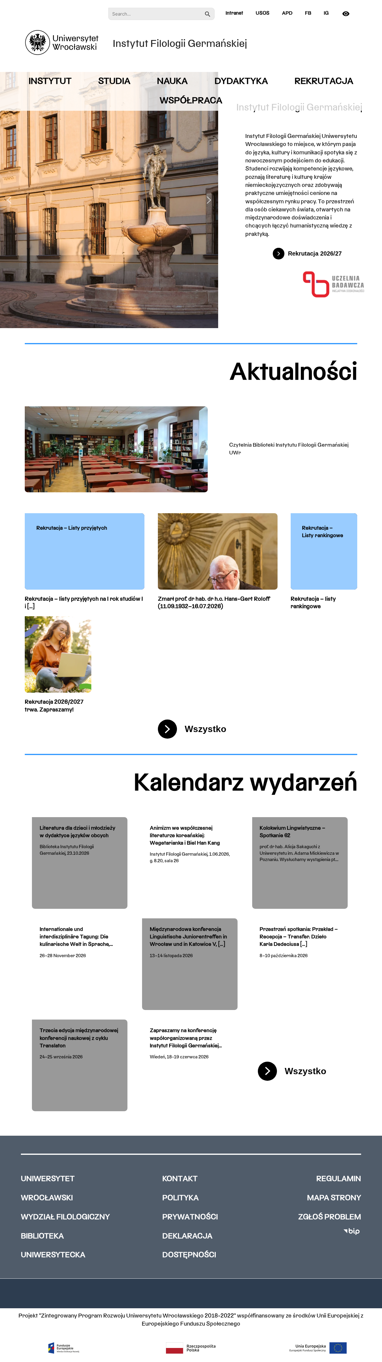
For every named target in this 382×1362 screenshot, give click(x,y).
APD (287, 13)
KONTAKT (180, 1179)
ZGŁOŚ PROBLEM (329, 1217)
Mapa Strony (334, 1198)
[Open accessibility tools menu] (348, 13)
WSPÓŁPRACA (191, 101)
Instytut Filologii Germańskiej (180, 44)
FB (308, 13)
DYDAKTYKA (241, 81)
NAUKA (172, 81)
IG (326, 13)
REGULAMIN (338, 1179)
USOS (262, 13)
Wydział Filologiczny (65, 1217)
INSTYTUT (50, 81)
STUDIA (114, 81)
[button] (9, 200)
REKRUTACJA (324, 81)
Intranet (234, 13)
